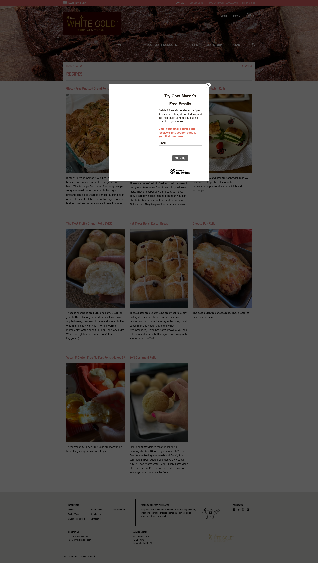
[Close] (208, 85)
